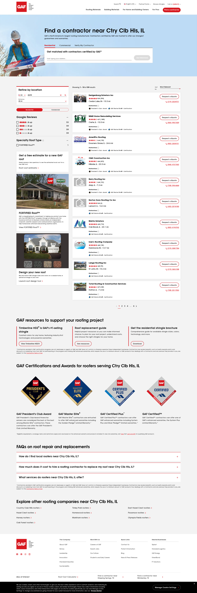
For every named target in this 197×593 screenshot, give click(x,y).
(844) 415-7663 (172, 165)
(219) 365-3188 (172, 270)
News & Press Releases (129, 557)
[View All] (98, 106)
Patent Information (128, 549)
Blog (122, 553)
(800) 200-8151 (172, 144)
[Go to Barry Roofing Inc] (80, 182)
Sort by (156, 88)
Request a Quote (169, 97)
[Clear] (60, 94)
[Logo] (25, 11)
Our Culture (94, 553)
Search (116, 4)
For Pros (155, 10)
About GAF (63, 545)
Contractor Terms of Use (34, 353)
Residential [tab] (49, 46)
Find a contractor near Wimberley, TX (147, 577)
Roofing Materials (93, 10)
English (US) (130, 4)
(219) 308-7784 (172, 249)
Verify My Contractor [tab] (84, 46)
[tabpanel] (98, 55)
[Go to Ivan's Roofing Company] (80, 245)
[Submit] (65, 94)
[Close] (194, 583)
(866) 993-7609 (172, 123)
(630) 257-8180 (172, 207)
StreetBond (156, 557)
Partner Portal (144, 4)
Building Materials (111, 10)
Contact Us (125, 545)
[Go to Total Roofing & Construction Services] (80, 287)
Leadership (63, 553)
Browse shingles (159, 4)
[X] (21, 554)
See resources (83, 344)
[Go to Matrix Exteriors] (80, 224)
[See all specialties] (43, 140)
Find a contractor (171, 10)
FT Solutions (156, 562)
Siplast (154, 545)
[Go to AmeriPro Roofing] (80, 140)
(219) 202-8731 (172, 102)
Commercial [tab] (64, 46)
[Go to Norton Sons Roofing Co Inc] (80, 203)
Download (137, 344)
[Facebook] (17, 554)
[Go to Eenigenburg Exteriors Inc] (80, 98)
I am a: (173, 4)
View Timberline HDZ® (30, 344)
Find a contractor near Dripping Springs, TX (107, 577)
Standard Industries (67, 562)
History (62, 549)
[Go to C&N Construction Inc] (80, 161)
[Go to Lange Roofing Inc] (80, 266)
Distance (21, 99)
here (122, 434)
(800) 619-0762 (172, 228)
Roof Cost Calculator (67, 577)
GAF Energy (156, 553)
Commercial (55, 110)
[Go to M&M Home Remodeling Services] (80, 119)
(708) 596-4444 (172, 186)
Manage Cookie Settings (165, 587)
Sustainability (64, 566)
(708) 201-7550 (172, 291)
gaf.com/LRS (131, 434)
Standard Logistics (158, 549)
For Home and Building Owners (136, 10)
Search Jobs (94, 549)
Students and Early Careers (100, 557)
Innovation (63, 557)
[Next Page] (136, 306)
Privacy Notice (96, 591)
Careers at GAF (95, 545)
